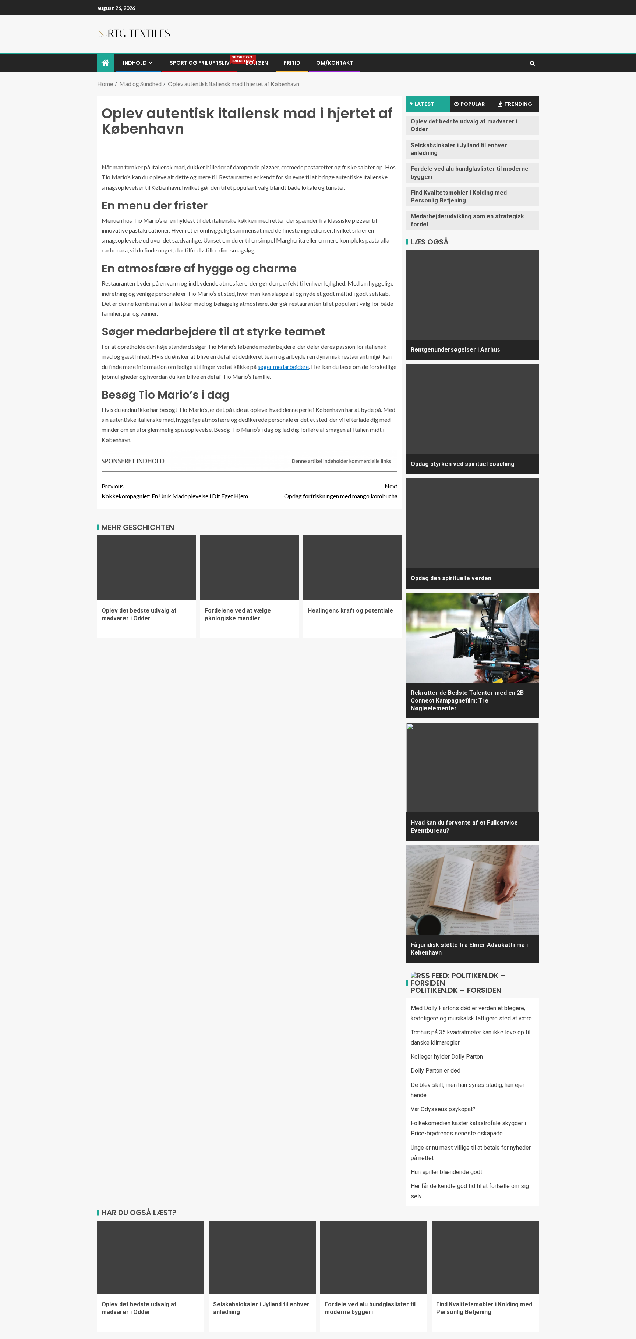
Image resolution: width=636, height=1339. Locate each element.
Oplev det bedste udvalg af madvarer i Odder (139, 614)
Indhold (135, 63)
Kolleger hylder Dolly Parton (447, 1056)
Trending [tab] (518, 104)
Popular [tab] (472, 104)
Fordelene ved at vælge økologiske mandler (238, 614)
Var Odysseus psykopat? (443, 1109)
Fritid (292, 63)
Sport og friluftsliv (200, 63)
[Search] (532, 63)
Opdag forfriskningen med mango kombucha (341, 490)
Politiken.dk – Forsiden (456, 990)
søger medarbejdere (283, 366)
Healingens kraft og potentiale (350, 610)
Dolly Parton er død (435, 1070)
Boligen (256, 63)
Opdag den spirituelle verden (451, 578)
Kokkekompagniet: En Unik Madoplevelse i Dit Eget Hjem (175, 490)
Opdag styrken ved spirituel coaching (463, 463)
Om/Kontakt (334, 63)
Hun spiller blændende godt (446, 1172)
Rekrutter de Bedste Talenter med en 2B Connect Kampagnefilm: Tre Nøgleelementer (467, 700)
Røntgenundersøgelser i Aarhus (455, 349)
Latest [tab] (424, 104)
